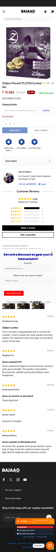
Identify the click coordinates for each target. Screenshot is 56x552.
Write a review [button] (28, 228)
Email (43, 184)
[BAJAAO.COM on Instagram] (18, 479)
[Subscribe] (49, 517)
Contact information (28, 547)
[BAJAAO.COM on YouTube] (25, 479)
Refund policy (11, 543)
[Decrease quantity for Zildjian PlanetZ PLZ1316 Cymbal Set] (6, 124)
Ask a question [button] (28, 235)
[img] (8, 316)
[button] (16, 208)
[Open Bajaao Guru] (50, 546)
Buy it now (41, 130)
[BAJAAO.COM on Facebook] (3, 479)
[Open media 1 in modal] (47, 32)
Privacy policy (22, 543)
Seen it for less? (46, 93)
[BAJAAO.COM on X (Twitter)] (11, 479)
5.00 (35, 198)
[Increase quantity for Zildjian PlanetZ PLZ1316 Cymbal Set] (14, 124)
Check (46, 110)
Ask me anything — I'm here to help (35, 537)
